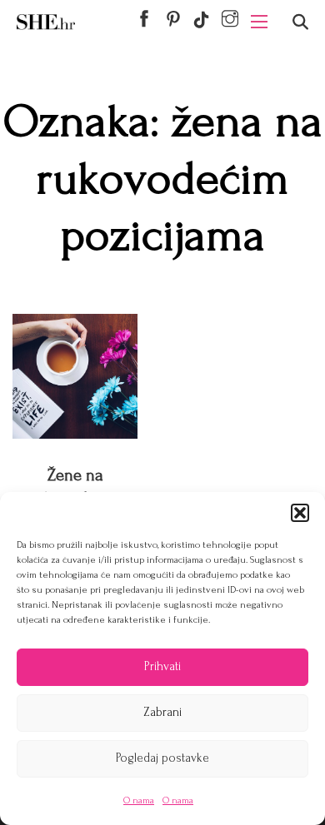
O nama (138, 800)
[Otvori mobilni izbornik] (259, 21)
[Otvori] (300, 22)
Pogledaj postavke (162, 758)
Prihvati (162, 666)
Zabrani (162, 712)
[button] (300, 512)
